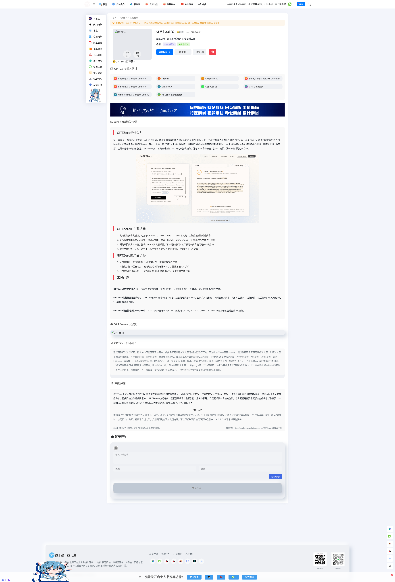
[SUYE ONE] (62, 556)
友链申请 (153, 553)
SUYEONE (196, 32)
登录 (301, 4)
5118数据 (195, 394)
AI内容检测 (133, 17)
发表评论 (275, 476)
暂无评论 (121, 437)
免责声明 (165, 553)
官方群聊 (249, 577)
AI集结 (122, 17)
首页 (114, 17)
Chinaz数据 (222, 394)
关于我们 (189, 553)
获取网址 (163, 52)
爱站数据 (208, 394)
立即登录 (194, 577)
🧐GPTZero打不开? (124, 61)
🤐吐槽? (180, 32)
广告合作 (177, 553)
